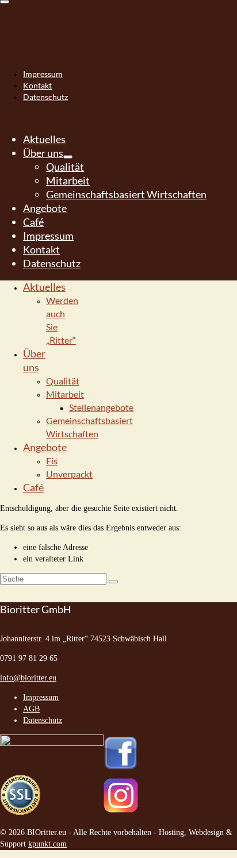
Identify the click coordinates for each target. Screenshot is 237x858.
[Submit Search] (113, 581)
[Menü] (4, 1)
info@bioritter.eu (28, 678)
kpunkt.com (47, 844)
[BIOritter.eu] (118, 22)
